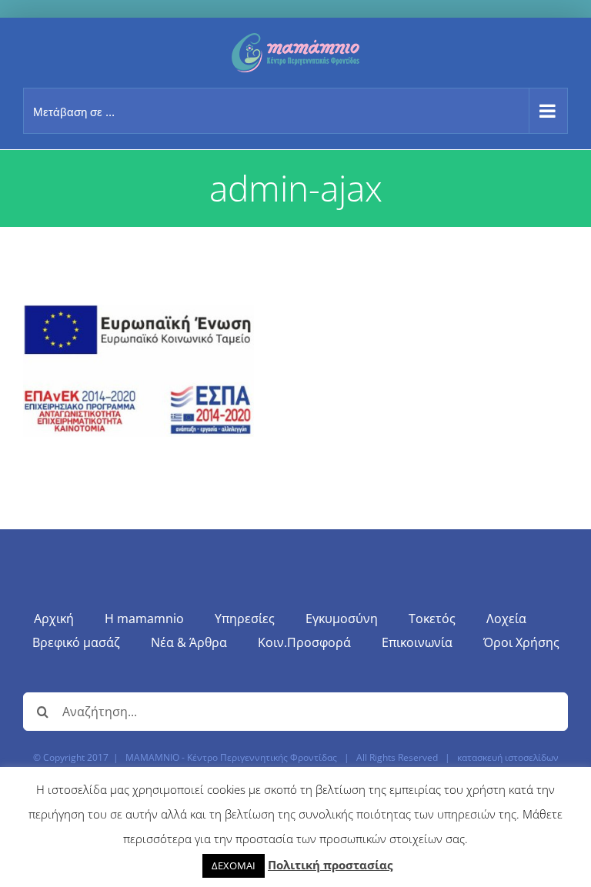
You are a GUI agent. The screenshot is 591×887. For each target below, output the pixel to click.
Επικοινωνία (417, 642)
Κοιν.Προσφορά (304, 642)
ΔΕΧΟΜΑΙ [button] (233, 865)
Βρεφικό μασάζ (76, 642)
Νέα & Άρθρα (189, 642)
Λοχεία (506, 618)
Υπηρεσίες (245, 618)
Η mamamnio (144, 618)
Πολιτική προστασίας (330, 864)
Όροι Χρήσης (521, 642)
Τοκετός (432, 618)
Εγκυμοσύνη (342, 618)
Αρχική (54, 618)
